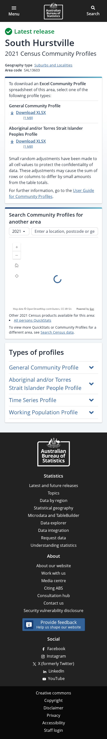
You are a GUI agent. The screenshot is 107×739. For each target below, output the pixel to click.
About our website (53, 565)
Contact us (54, 603)
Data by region (53, 500)
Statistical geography (53, 508)
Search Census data (57, 332)
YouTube (56, 678)
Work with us (53, 573)
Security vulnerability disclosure (53, 610)
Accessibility (53, 723)
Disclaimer (53, 708)
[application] (53, 275)
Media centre (53, 580)
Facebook (56, 648)
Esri (92, 309)
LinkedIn (56, 671)
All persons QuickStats (32, 320)
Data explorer (53, 523)
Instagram (56, 656)
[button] (93, 10)
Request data (53, 538)
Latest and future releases (53, 485)
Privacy (53, 715)
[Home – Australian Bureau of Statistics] (53, 451)
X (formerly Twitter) (56, 663)
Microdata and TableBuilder (53, 515)
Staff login (53, 730)
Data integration (53, 530)
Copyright (53, 700)
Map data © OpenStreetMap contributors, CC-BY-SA (42, 309)
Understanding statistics (54, 545)
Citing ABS (53, 588)
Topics (53, 493)
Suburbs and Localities (53, 65)
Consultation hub (53, 595)
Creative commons (53, 693)
